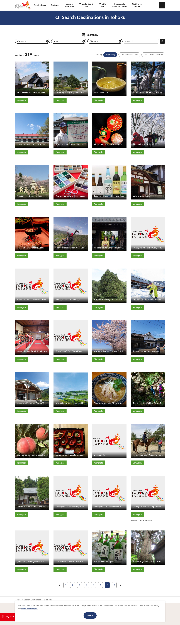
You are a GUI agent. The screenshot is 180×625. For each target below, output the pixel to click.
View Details (21, 63)
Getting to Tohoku (137, 5)
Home (17, 600)
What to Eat (102, 5)
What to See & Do (86, 5)
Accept (90, 615)
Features (55, 5)
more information (29, 609)
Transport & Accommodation (119, 5)
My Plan (10, 617)
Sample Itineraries (69, 5)
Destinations (40, 5)
